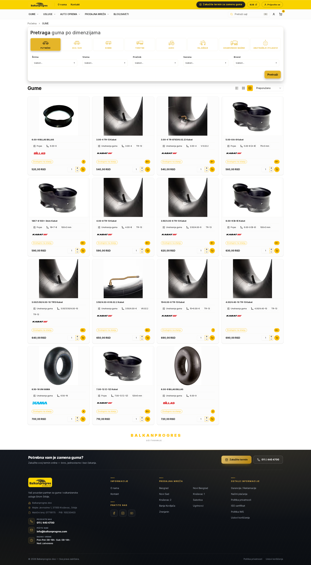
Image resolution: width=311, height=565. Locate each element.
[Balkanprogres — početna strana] (40, 4)
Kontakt (75, 4)
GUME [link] (45, 23)
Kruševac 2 (165, 499)
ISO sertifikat (238, 505)
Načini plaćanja (239, 494)
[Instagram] (123, 513)
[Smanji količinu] (77, 170)
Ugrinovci (198, 505)
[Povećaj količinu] (77, 168)
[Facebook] (114, 513)
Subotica (198, 499)
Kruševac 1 (199, 494)
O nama (62, 4)
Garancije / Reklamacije (243, 488)
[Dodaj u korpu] (83, 169)
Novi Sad (164, 494)
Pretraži (272, 74)
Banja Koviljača (167, 505)
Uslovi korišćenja (240, 517)
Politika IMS (237, 511)
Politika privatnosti (241, 499)
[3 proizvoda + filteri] (237, 88)
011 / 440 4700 (270, 459)
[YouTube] (131, 513)
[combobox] (269, 88)
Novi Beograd (200, 488)
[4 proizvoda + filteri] (243, 88)
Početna (32, 23)
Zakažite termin (239, 459)
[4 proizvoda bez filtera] (250, 88)
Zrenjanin (164, 511)
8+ (147, 161)
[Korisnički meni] (273, 14)
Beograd (163, 488)
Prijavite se (273, 4)
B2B (252, 4)
